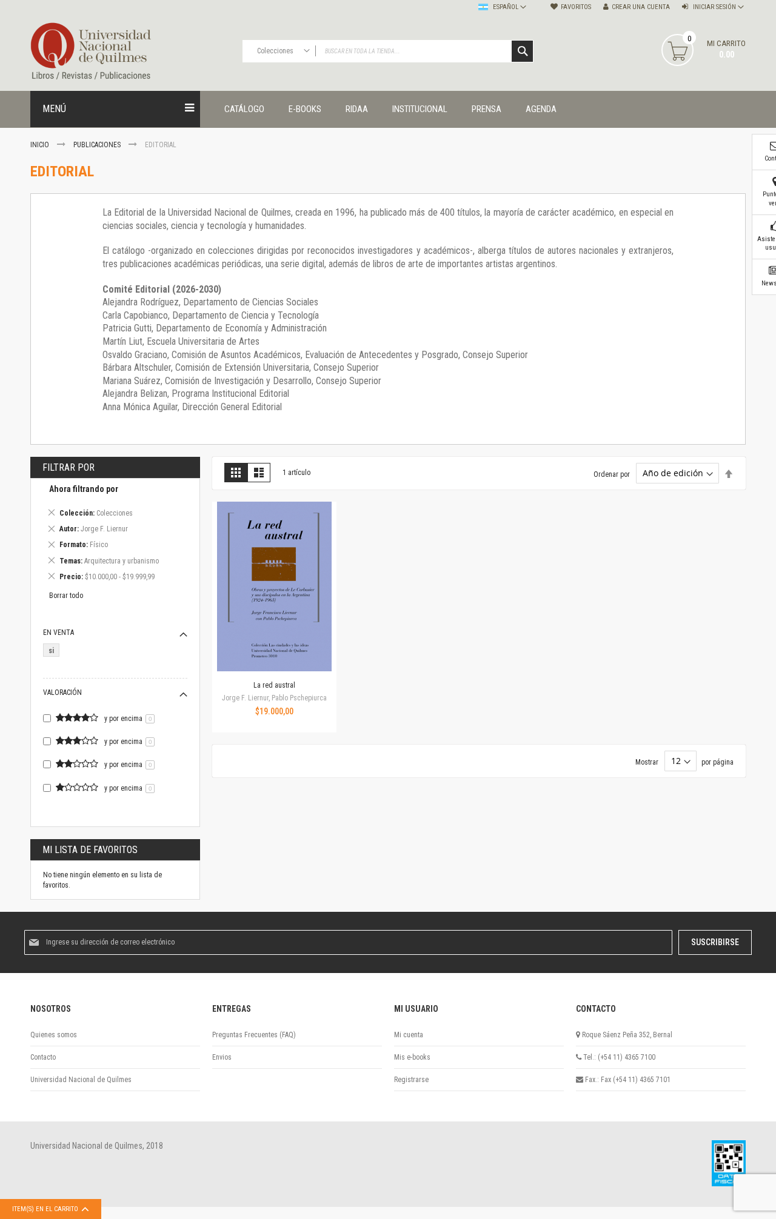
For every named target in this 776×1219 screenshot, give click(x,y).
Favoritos (576, 7)
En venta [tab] (58, 632)
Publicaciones (97, 145)
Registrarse (411, 1079)
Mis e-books (412, 1057)
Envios (222, 1057)
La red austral (274, 685)
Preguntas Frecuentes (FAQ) (254, 1035)
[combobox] (388, 51)
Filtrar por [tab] (68, 467)
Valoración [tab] (62, 692)
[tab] (115, 535)
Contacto (43, 1057)
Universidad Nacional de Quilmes (81, 1079)
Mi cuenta (408, 1035)
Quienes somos (53, 1035)
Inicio (40, 145)
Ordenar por (612, 474)
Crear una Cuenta (641, 7)
